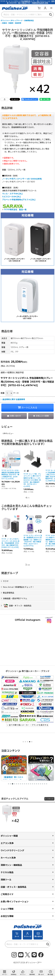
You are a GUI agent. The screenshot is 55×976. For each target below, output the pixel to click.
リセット (50, 799)
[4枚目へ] (14, 783)
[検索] (50, 14)
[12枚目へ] (30, 783)
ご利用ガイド (7, 894)
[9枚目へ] (24, 783)
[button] (51, 8)
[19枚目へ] (44, 783)
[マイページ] (45, 8)
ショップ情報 (7, 909)
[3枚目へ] (12, 783)
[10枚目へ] (26, 783)
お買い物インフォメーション (14, 901)
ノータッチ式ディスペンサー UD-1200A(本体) (22, 179)
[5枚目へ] (16, 783)
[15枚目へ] (36, 783)
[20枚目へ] (46, 783)
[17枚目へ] (40, 783)
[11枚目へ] (28, 783)
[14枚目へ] (34, 783)
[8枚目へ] (22, 783)
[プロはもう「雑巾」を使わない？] (14, 768)
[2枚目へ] (10, 783)
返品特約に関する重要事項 (13, 399)
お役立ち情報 (7, 916)
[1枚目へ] (8, 783)
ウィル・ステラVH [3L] (12, 193)
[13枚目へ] (32, 783)
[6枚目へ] (18, 783)
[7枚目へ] (20, 783)
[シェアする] (4, 99)
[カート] (39, 8)
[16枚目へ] (38, 783)
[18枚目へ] (42, 783)
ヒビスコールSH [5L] (11, 196)
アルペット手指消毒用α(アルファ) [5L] (18, 199)
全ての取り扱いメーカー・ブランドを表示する (28, 725)
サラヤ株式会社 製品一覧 (15, 209)
